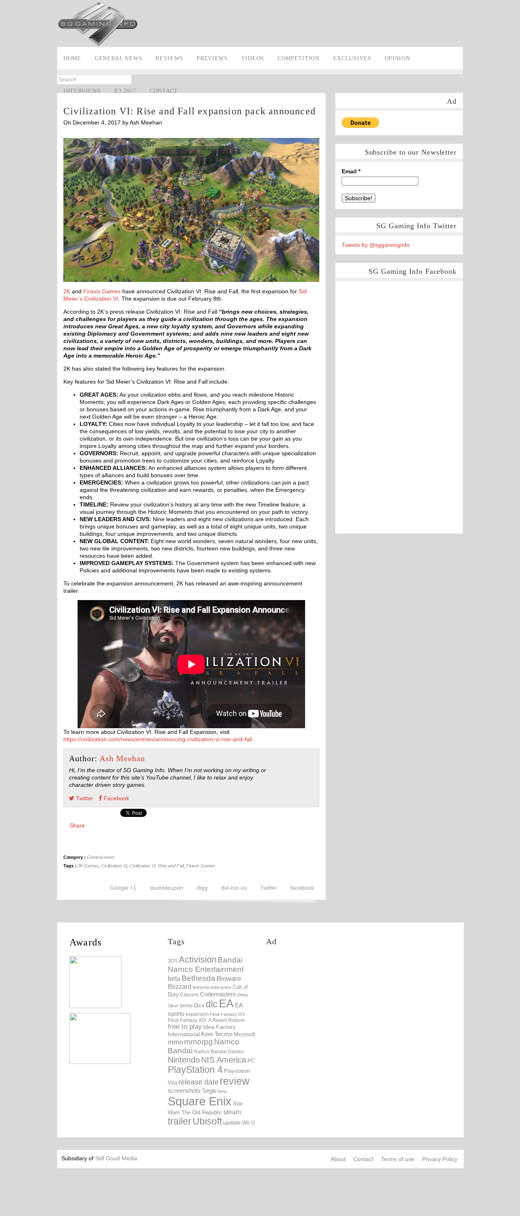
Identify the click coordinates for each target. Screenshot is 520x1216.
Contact (164, 91)
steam (232, 1112)
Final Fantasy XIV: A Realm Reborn (206, 1020)
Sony (222, 1091)
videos (252, 58)
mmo (175, 1042)
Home (72, 58)
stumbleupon (166, 887)
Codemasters (218, 994)
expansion (197, 1014)
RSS (7, 130)
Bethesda (198, 978)
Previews (212, 58)
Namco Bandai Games (219, 1051)
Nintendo (184, 1059)
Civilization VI (114, 865)
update (232, 1122)
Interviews (82, 91)
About (338, 1159)
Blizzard (179, 986)
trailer (179, 1121)
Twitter (7, 104)
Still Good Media (116, 1158)
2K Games (88, 865)
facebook (302, 887)
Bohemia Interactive (212, 987)
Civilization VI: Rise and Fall (157, 865)
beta (174, 978)
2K (66, 291)
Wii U (248, 1123)
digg (202, 887)
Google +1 (123, 887)
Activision (198, 959)
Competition (298, 58)
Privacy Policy (439, 1159)
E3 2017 (125, 91)
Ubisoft (207, 1121)
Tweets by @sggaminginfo (376, 245)
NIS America (223, 1059)
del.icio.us (234, 887)
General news (118, 58)
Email (351, 171)
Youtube (7, 117)
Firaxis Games (102, 291)
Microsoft (245, 1034)
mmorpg (198, 1041)
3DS (173, 960)
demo (186, 1005)
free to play (185, 1026)
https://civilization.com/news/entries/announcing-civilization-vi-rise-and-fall (157, 739)
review (234, 1081)
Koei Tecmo (216, 1034)
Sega (209, 1090)
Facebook (7, 92)
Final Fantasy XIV (227, 1014)
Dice (199, 1005)
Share (77, 825)
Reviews (169, 58)
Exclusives (352, 58)
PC (251, 1061)
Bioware (229, 978)
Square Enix (200, 1101)
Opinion (397, 58)
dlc (212, 1004)
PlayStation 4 (195, 1070)
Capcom (189, 994)
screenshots (184, 1090)
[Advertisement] (334, 1011)
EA (226, 1004)
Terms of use (397, 1159)
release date (198, 1082)
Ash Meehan (122, 758)
